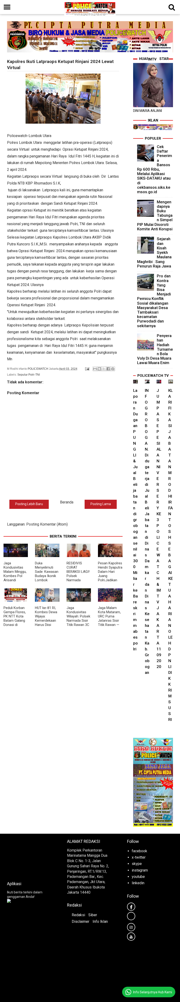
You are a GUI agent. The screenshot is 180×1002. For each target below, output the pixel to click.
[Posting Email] (87, 368)
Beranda (66, 502)
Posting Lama (100, 504)
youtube (138, 876)
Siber (92, 915)
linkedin (138, 883)
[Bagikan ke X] (103, 368)
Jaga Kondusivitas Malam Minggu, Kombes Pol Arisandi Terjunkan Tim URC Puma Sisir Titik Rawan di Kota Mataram (15, 580)
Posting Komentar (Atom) (47, 524)
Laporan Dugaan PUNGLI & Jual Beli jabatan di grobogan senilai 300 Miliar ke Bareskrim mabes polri (135, 519)
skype (137, 863)
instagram (140, 870)
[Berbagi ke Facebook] (108, 368)
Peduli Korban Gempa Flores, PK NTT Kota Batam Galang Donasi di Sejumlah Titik (15, 618)
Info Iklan (100, 921)
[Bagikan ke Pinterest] (112, 368)
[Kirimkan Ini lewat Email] (95, 368)
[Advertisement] (30, 856)
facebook (139, 851)
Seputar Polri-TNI (28, 374)
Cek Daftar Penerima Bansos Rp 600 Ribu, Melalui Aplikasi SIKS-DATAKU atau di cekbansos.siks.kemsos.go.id (154, 169)
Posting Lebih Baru (29, 504)
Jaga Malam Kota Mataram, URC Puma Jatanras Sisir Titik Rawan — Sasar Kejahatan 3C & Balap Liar (110, 623)
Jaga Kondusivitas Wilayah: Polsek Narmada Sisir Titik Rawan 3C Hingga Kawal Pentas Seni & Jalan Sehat (78, 623)
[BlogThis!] (99, 368)
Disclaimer (80, 921)
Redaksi (78, 915)
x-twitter (139, 857)
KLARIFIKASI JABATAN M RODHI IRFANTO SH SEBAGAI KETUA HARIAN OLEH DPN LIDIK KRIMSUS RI (170, 555)
